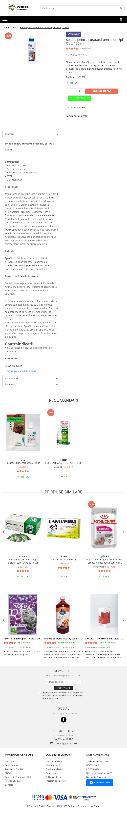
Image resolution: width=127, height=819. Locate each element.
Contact (9, 784)
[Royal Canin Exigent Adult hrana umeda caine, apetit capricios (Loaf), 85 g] (104, 526)
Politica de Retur (54, 776)
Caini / (15, 27)
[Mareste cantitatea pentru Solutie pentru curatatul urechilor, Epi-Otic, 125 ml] (79, 91)
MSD (23, 459)
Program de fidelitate (56, 780)
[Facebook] (63, 720)
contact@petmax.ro (65, 743)
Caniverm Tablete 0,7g (63, 559)
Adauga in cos (101, 91)
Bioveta (23, 556)
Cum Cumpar (11, 765)
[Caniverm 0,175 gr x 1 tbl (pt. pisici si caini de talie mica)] (23, 526)
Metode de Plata (54, 761)
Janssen (63, 459)
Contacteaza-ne (102, 782)
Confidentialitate (54, 769)
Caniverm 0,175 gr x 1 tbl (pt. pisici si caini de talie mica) (23, 561)
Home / (6, 27)
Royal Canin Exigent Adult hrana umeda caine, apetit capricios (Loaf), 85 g (104, 561)
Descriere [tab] (9, 133)
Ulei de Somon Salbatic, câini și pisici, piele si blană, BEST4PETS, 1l (81, 638)
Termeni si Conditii (14, 769)
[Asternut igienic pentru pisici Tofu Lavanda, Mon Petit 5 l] (22, 614)
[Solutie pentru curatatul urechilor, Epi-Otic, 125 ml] (31, 48)
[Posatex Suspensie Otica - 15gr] (23, 432)
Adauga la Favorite (77, 115)
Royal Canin (104, 556)
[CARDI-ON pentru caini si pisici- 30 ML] (104, 614)
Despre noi (10, 761)
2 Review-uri (86, 48)
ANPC (8, 772)
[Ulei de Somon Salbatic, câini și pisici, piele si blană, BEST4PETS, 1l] (63, 614)
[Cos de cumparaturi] (121, 19)
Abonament (81, 98)
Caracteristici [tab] (11, 378)
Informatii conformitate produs (20, 370)
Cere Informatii (53, 765)
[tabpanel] (31, 48)
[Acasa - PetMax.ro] (19, 8)
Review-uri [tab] (11, 384)
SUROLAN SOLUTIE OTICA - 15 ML (63, 462)
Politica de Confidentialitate (18, 776)
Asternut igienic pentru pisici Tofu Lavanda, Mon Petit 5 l (36, 638)
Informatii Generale (19, 754)
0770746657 (65, 738)
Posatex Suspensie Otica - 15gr (23, 462)
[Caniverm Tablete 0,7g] (63, 526)
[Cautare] (122, 8)
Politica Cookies (12, 780)
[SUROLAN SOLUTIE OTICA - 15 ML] (63, 432)
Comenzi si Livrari (58, 754)
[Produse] (5, 20)
